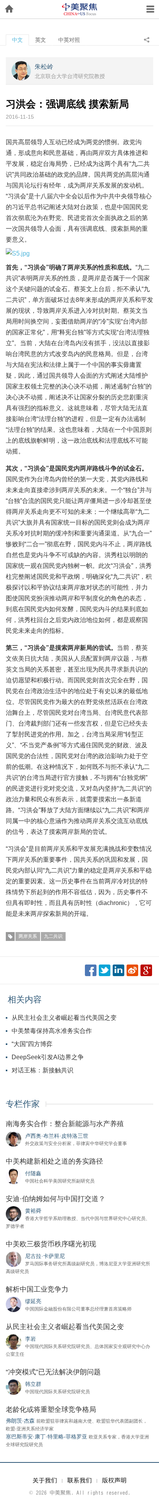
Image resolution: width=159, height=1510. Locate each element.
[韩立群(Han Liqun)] (13, 1387)
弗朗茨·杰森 (20, 1421)
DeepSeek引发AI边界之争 (48, 1057)
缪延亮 (33, 1301)
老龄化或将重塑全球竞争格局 (51, 1409)
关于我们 (44, 1480)
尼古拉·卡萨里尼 (45, 1256)
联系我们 (79, 1480)
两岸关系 (28, 936)
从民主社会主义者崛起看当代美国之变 (64, 1017)
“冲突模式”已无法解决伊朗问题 (53, 1372)
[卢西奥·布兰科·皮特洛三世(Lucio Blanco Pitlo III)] (13, 1138)
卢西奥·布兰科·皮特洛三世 (56, 1136)
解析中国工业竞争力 (37, 1289)
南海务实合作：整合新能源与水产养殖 (65, 1124)
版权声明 (114, 1480)
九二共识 (53, 936)
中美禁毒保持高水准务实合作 (52, 1031)
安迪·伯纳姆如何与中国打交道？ (55, 1199)
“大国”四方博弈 (32, 1044)
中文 (17, 40)
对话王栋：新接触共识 (42, 1070)
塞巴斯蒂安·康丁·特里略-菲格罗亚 (46, 1436)
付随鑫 (33, 1173)
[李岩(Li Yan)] (13, 1341)
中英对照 (69, 40)
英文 (40, 40)
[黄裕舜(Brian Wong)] (13, 1213)
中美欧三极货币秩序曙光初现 (51, 1244)
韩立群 (33, 1384)
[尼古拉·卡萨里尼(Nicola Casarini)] (13, 1259)
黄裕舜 (33, 1211)
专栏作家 (23, 1104)
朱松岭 (44, 66)
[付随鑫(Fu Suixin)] (13, 1176)
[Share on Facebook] (90, 970)
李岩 (30, 1339)
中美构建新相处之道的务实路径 (54, 1161)
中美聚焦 (79, 9)
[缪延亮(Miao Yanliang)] (13, 1304)
